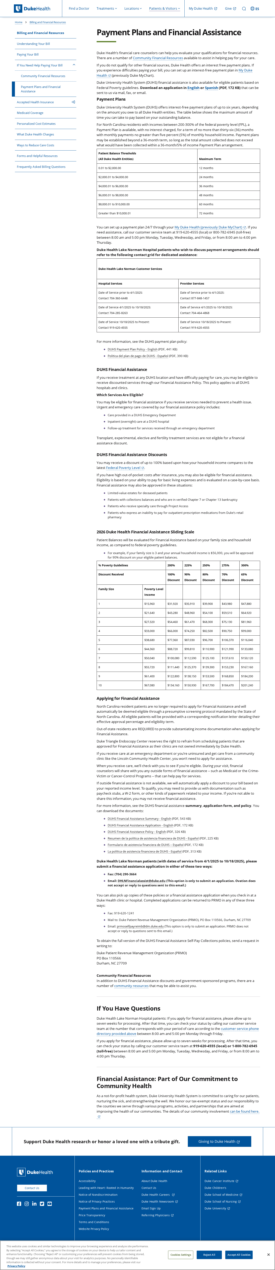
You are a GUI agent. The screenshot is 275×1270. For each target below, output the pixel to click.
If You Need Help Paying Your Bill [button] (40, 65)
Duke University (215, 1208)
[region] (137, 1255)
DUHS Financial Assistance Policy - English (137, 832)
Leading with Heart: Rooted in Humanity (106, 1188)
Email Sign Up (151, 1208)
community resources (131, 985)
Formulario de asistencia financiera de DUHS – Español (146, 845)
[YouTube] (51, 1204)
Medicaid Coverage (30, 113)
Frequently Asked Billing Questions (41, 167)
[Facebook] (20, 1204)
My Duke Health (201, 8)
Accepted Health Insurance (35, 102)
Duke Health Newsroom (158, 1201)
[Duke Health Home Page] (36, 1172)
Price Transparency (92, 1215)
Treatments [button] (105, 8)
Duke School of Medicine (221, 1195)
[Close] (268, 1254)
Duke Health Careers (156, 1195)
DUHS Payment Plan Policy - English (132, 349)
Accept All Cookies (238, 1255)
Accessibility (87, 1181)
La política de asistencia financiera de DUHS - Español (145, 851)
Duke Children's (215, 1188)
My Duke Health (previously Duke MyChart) (208, 227)
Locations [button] (131, 8)
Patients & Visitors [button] (163, 8)
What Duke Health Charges (35, 134)
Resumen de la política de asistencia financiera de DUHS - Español (153, 838)
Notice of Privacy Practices (97, 1201)
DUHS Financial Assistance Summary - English (139, 819)
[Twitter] (43, 1204)
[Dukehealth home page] (38, 8)
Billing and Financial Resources (48, 22)
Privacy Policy (16, 1266)
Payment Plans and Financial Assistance (41, 89)
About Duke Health (154, 1181)
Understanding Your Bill (33, 44)
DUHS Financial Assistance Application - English (140, 825)
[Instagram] (28, 1204)
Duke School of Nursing (221, 1201)
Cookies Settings (181, 1255)
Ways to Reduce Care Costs (35, 145)
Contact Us (32, 1188)
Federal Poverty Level (123, 467)
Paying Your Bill (28, 54)
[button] (255, 8)
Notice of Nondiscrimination (98, 1195)
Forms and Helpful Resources (37, 156)
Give (228, 8)
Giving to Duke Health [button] (216, 1141)
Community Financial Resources (43, 76)
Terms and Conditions (94, 1222)
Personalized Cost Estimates (36, 124)
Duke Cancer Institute (219, 1181)
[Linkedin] (35, 1204)
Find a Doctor (79, 8)
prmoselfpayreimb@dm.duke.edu (140, 926)
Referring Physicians (156, 1215)
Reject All (209, 1255)
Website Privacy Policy (94, 1229)
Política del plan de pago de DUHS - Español (138, 356)
